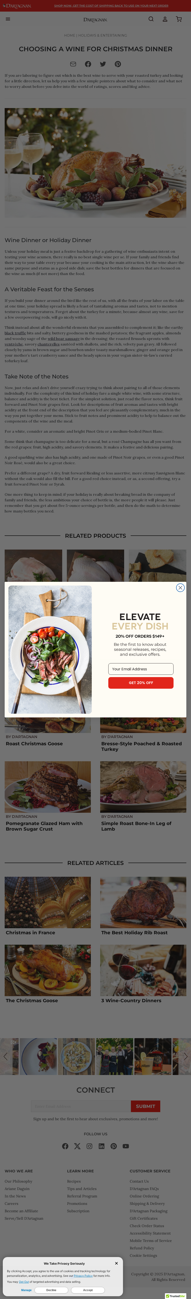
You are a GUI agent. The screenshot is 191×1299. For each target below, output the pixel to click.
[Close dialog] (180, 588)
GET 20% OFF (141, 682)
